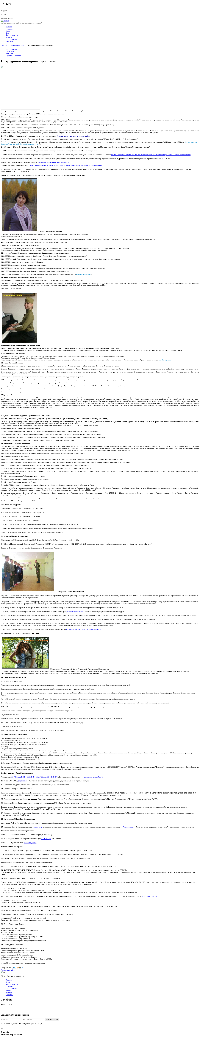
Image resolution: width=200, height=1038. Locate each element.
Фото (8, 31)
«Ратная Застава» (128, 827)
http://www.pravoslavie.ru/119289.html (53, 162)
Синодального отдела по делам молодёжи (73, 136)
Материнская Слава (83, 274)
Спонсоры (10, 51)
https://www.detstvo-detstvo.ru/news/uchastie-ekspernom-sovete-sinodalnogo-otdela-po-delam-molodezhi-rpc (151, 155)
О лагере (9, 986)
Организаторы (11, 39)
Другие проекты (12, 35)
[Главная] (5, 21)
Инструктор (37, 827)
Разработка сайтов (8, 970)
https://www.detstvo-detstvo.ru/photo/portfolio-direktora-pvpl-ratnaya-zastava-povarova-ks (66, 165)
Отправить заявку (52, 1019)
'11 (57, 777)
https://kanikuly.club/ (149, 896)
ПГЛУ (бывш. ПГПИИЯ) (46, 777)
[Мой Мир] (20, 967)
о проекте (9, 29)
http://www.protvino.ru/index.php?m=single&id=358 (83, 629)
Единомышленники (13, 55)
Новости (9, 37)
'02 (102, 777)
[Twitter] (15, 967)
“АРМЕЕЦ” (46, 839)
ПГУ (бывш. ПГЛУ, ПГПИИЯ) (23, 777)
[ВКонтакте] (13, 967)
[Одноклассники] (17, 967)
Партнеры (10, 53)
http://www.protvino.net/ (75, 612)
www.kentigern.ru (165, 360)
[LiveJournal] (22, 967)
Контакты (9, 41)
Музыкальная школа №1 (91, 777)
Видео (8, 33)
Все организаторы (17, 45)
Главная (9, 27)
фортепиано (23, 781)
